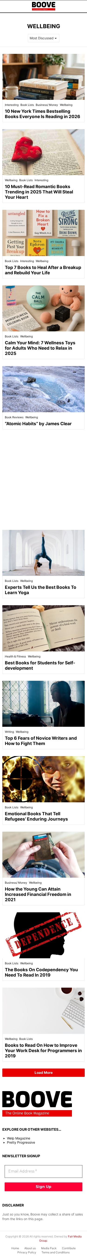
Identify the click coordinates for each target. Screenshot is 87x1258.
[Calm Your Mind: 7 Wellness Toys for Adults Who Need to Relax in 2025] (43, 308)
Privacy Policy (26, 1252)
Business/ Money (47, 105)
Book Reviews (14, 417)
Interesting (12, 105)
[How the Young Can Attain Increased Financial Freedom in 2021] (43, 855)
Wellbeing (66, 105)
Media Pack (49, 1248)
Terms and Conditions (56, 1252)
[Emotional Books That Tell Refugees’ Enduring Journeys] (43, 779)
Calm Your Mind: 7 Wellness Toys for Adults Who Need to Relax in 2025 (40, 348)
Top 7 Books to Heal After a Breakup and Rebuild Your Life (43, 270)
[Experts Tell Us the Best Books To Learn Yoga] (43, 553)
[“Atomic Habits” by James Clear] (43, 389)
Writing (9, 731)
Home (15, 1248)
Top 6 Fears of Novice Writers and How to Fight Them (41, 741)
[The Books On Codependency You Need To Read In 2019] (43, 935)
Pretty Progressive (21, 1142)
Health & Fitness (15, 656)
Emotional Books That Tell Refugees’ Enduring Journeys (36, 816)
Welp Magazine (18, 1138)
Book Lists (27, 105)
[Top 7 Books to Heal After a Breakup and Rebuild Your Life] (43, 233)
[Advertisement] (43, 479)
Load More (44, 1072)
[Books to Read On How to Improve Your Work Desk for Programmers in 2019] (43, 1011)
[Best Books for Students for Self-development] (43, 628)
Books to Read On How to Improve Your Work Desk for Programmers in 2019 (43, 1051)
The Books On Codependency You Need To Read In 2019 (41, 972)
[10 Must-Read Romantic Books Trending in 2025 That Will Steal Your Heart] (43, 152)
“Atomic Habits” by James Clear (38, 423)
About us (30, 1248)
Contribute (69, 1248)
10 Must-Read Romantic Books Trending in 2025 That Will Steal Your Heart (39, 192)
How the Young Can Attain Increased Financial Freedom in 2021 (38, 894)
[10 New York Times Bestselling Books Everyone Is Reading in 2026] (43, 77)
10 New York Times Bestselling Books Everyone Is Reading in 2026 (42, 114)
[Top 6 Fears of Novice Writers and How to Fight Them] (43, 704)
